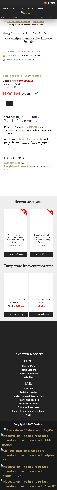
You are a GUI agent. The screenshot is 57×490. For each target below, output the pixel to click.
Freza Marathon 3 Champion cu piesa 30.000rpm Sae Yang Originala (41, 238)
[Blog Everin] (34, 341)
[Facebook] (12, 330)
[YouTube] (34, 330)
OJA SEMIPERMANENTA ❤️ (18, 21)
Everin (18, 84)
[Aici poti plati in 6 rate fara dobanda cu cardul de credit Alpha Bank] (28, 455)
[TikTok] (23, 341)
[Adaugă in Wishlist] (7, 229)
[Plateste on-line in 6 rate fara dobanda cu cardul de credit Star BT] (28, 483)
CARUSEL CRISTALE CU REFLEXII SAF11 (16, 301)
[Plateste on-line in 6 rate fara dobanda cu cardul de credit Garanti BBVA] (28, 471)
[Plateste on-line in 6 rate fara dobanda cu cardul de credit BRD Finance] (28, 440)
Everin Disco (38, 21)
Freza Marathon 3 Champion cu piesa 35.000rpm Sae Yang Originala (15, 238)
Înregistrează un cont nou (18, 166)
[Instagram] (23, 330)
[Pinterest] (45, 330)
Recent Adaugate (28, 202)
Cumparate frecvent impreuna (28, 266)
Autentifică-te (12, 162)
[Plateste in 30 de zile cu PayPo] (28, 430)
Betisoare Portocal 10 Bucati (41, 301)
